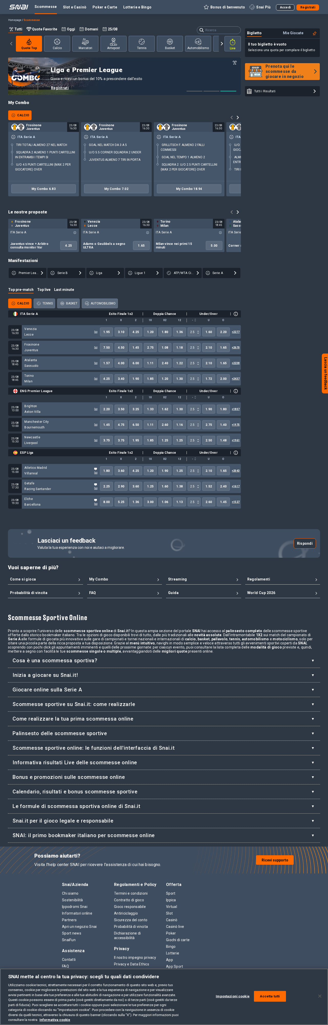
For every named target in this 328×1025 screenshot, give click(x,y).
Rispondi (305, 543)
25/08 (112, 29)
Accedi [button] (285, 7)
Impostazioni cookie (232, 996)
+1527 (236, 501)
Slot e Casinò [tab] (75, 7)
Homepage (15, 20)
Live (232, 48)
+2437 (236, 378)
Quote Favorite (44, 29)
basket (170, 48)
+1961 (236, 440)
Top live (43, 290)
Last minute (64, 290)
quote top (29, 48)
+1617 (236, 486)
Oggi (71, 29)
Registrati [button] (307, 7)
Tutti (18, 29)
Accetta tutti (270, 996)
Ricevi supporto (275, 860)
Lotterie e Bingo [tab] (137, 7)
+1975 (236, 424)
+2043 (236, 470)
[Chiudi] (319, 996)
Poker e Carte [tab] (105, 7)
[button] (224, 7)
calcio (57, 48)
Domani (91, 29)
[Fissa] (315, 33)
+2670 (236, 347)
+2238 (236, 363)
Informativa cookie (54, 1020)
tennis (142, 48)
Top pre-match (21, 290)
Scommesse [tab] (46, 7)
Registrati (60, 88)
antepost (113, 48)
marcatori (85, 48)
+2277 (236, 332)
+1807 (236, 409)
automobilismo (198, 48)
